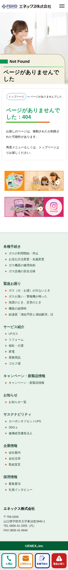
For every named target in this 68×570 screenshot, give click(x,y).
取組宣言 (15, 464)
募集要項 (15, 483)
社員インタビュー (20, 489)
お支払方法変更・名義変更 (26, 259)
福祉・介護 (16, 345)
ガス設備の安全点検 (22, 271)
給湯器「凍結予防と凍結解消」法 (31, 314)
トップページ (16, 96)
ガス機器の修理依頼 (22, 265)
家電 (12, 351)
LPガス (13, 333)
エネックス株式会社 (19, 508)
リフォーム (16, 339)
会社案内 (15, 452)
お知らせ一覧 (18, 402)
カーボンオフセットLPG (25, 421)
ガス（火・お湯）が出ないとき (29, 290)
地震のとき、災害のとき (25, 302)
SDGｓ (13, 427)
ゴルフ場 (15, 363)
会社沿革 (15, 458)
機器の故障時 (18, 308)
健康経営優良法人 (20, 433)
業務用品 (15, 357)
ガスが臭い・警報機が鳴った (28, 296)
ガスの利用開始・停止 (23, 253)
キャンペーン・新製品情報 (26, 382)
